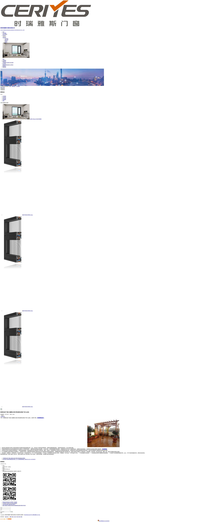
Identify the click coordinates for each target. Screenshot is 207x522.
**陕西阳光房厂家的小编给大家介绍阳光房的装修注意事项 (14, 458)
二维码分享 (2, 416)
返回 (1, 87)
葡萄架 (6, 34)
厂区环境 (15, 502)
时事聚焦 (15, 503)
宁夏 (17, 516)
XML (39, 514)
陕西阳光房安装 (11, 505)
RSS (37, 514)
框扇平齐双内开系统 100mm (27, 214)
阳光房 (11, 504)
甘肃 (15, 516)
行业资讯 (8, 62)
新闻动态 (4, 61)
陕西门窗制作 (5, 505)
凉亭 (3, 34)
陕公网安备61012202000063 (104, 520)
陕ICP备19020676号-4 (28, 514)
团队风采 (8, 64)
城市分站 (6, 516)
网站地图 (34, 514)
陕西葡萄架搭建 (17, 505)
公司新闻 (4, 62)
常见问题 (11, 62)
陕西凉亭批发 (23, 505)
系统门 (6, 42)
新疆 (21, 516)
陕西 (10, 516)
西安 (13, 516)
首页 (3, 31)
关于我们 (4, 63)
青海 (19, 516)
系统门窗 (6, 39)
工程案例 (4, 60)
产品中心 (4, 35)
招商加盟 (4, 67)
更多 (3, 59)
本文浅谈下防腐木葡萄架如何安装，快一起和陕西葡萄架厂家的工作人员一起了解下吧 (19, 459)
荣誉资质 (4, 64)
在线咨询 (4, 37)
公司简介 (11, 64)
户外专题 (4, 33)
